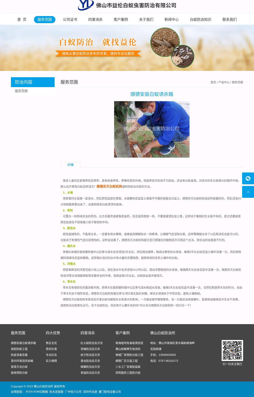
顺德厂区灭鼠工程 (126, 360)
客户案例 (121, 20)
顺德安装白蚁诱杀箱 (23, 343)
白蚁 (63, 240)
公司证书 (70, 20)
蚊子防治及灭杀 (90, 354)
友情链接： (18, 391)
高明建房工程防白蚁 (127, 372)
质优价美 (51, 348)
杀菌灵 (109, 216)
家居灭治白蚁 (19, 366)
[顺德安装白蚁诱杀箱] (152, 129)
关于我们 (146, 20)
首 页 (21, 20)
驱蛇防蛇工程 (19, 348)
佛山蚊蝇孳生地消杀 (127, 348)
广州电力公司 (73, 391)
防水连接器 (56, 391)
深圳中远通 (90, 391)
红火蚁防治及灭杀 (92, 343)
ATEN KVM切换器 (37, 391)
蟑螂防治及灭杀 (90, 366)
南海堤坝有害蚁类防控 (129, 343)
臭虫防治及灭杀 (90, 360)
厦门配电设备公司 (110, 391)
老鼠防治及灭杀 (90, 372)
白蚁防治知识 (200, 20)
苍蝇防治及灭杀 (90, 348)
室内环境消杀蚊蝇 (22, 360)
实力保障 (51, 360)
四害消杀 (95, 20)
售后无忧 (51, 343)
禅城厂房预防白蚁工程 (129, 354)
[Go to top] (248, 192)
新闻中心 (172, 20)
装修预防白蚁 (19, 372)
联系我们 (229, 20)
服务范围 (45, 20)
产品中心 (224, 82)
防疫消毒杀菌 (19, 354)
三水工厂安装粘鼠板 (127, 366)
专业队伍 (51, 354)
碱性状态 (82, 293)
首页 (213, 82)
